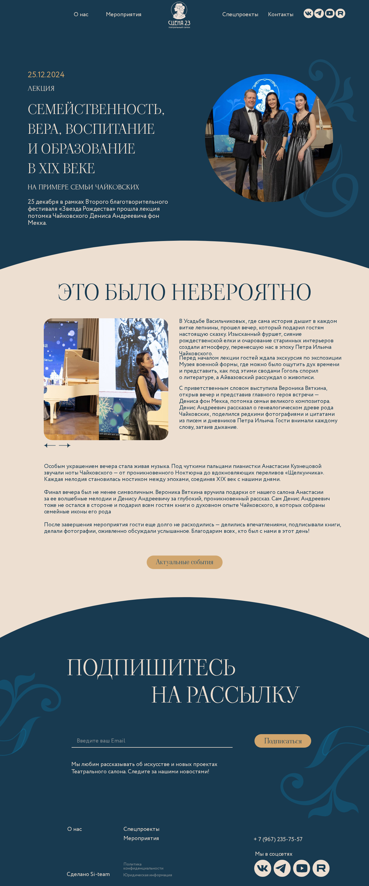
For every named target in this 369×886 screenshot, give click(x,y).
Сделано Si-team (88, 874)
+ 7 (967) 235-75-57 (278, 839)
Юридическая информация (147, 875)
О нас (81, 15)
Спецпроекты (240, 15)
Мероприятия (124, 15)
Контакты (280, 15)
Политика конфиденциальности (143, 866)
